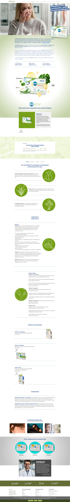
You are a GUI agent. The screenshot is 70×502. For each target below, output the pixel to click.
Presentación (37, 161)
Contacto (50, 495)
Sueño (23, 491)
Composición (42, 161)
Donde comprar (37, 492)
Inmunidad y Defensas (25, 495)
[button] (19, 120)
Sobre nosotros (37, 490)
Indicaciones (32, 161)
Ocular (23, 492)
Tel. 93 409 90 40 (51, 492)
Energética (23, 493)
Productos (36, 491)
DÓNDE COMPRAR (44, 1)
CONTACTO (52, 1)
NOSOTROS (28, 1)
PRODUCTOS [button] (38, 1)
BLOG (49, 1)
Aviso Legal (37, 494)
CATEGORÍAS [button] (33, 1)
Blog (36, 493)
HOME (24, 1)
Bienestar (23, 494)
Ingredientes (27, 161)
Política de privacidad (38, 495)
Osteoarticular (24, 490)
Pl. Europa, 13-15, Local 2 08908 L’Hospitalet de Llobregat (53, 491)
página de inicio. (46, 42)
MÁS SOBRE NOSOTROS (45, 474)
